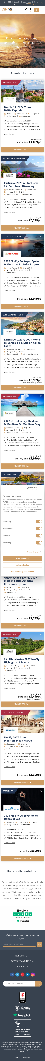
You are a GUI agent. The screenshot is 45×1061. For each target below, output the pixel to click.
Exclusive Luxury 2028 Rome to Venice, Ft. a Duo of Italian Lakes (22, 342)
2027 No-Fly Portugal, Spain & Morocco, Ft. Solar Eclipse (21, 263)
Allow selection (22, 565)
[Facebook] (12, 974)
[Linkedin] (28, 974)
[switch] (39, 528)
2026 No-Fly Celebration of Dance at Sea (21, 817)
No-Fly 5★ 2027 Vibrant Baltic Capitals (19, 108)
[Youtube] (23, 974)
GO (39, 944)
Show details (32, 552)
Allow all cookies (22, 559)
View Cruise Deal (21, 150)
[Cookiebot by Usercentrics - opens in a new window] (27, 488)
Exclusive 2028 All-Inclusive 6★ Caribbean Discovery (21, 184)
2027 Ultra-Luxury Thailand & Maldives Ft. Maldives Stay (22, 422)
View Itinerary (9, 134)
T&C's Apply (32, 4)
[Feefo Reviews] (22, 1028)
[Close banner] (41, 488)
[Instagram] (33, 974)
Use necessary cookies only (22, 571)
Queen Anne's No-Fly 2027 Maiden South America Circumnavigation (20, 580)
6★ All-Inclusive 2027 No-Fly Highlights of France (21, 660)
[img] (22, 91)
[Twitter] (17, 974)
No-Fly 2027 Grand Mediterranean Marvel (18, 739)
